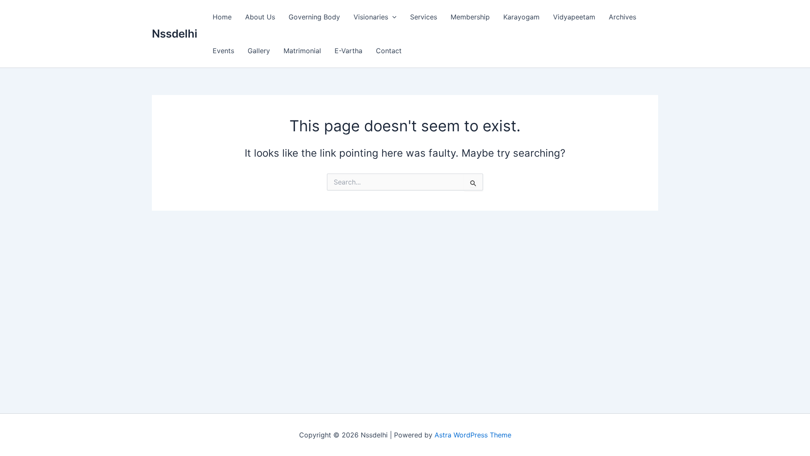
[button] (392, 17)
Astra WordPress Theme (473, 435)
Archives (622, 17)
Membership (470, 17)
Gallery (259, 50)
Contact (389, 50)
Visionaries (371, 17)
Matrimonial (302, 50)
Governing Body (314, 17)
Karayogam (521, 17)
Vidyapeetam (574, 17)
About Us (260, 17)
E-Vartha (348, 50)
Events (223, 50)
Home (222, 17)
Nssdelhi (174, 33)
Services (423, 17)
